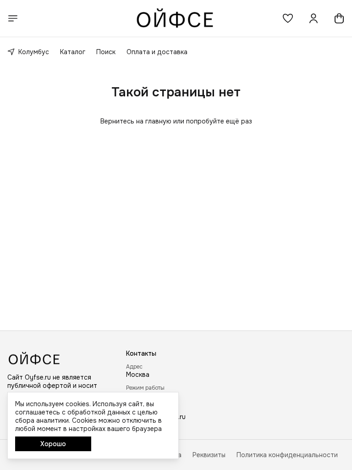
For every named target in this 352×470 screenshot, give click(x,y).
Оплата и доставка (156, 52)
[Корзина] (339, 18)
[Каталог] (12, 18)
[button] (287, 18)
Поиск (106, 52)
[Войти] (313, 18)
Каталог (72, 52)
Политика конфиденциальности (287, 455)
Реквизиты (209, 455)
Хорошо (53, 444)
